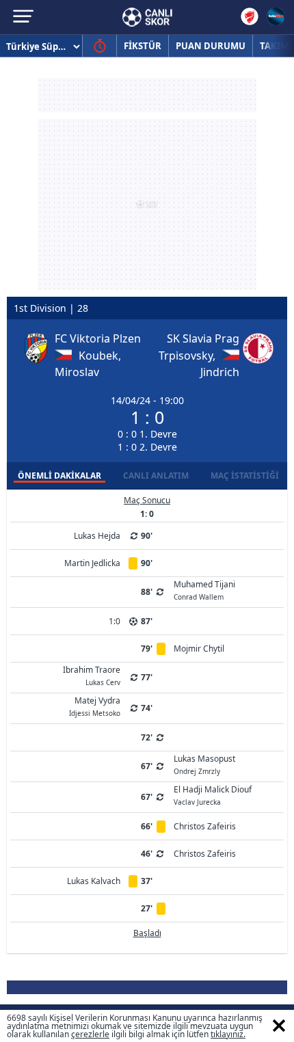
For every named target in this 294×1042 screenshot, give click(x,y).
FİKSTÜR (142, 46)
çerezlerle (90, 1034)
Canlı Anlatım (156, 475)
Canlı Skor (147, 17)
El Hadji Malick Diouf (213, 794)
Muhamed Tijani (204, 589)
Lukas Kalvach (93, 881)
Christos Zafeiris (205, 826)
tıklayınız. (228, 1034)
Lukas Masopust (204, 764)
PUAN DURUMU (210, 46)
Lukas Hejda (97, 536)
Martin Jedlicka (92, 563)
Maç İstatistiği (245, 475)
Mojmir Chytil (199, 648)
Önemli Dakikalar (59, 475)
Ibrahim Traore (91, 675)
